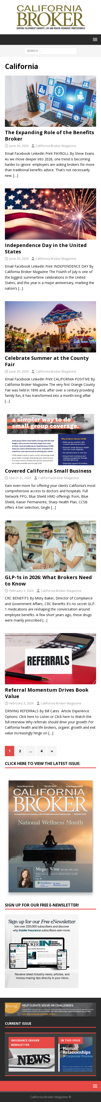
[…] (15, 175)
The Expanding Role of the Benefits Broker (49, 135)
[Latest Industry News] (32, 1054)
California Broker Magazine (56, 145)
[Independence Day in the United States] (50, 214)
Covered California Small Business (48, 470)
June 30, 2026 (18, 145)
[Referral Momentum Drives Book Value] (50, 658)
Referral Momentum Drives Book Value (46, 693)
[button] (94, 39)
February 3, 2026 (21, 590)
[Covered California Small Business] (50, 439)
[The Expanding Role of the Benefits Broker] (50, 101)
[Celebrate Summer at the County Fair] (50, 326)
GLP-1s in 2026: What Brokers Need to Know (48, 580)
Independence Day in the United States (46, 248)
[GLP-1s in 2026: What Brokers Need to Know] (50, 546)
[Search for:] (50, 50)
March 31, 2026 (20, 478)
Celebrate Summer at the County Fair (46, 361)
